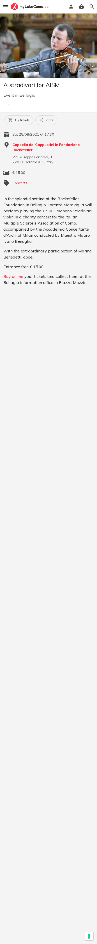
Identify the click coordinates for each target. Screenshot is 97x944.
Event (8, 95)
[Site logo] (30, 6)
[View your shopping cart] (81, 6)
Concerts (19, 183)
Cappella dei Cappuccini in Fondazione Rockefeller (46, 147)
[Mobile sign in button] (71, 6)
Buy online (13, 276)
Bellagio (27, 95)
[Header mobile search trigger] (92, 6)
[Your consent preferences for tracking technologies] (89, 936)
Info (8, 105)
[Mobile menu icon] (5, 6)
